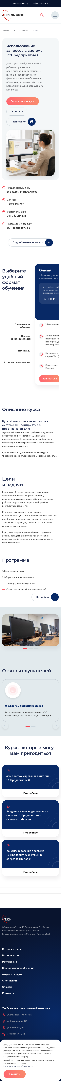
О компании (9, 980)
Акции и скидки (12, 974)
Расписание (18, 121)
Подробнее (30, 793)
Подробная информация (27, 242)
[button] (55, 618)
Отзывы (7, 987)
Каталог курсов (12, 949)
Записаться (49, 378)
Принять (14, 1074)
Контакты (8, 993)
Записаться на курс (23, 101)
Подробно (42, 597)
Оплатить (17, 111)
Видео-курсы (10, 955)
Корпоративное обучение (18, 968)
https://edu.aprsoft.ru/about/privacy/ (19, 1066)
